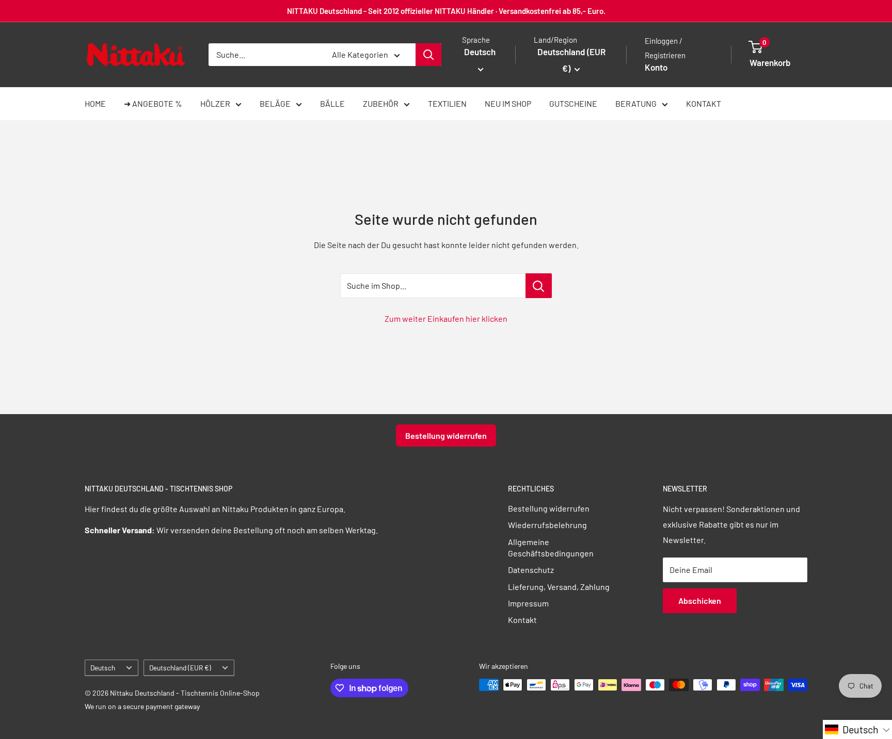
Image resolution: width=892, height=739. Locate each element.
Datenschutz (531, 569)
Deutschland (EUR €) (180, 667)
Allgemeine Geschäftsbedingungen (551, 547)
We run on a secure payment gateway (142, 706)
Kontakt (522, 620)
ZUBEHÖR (381, 103)
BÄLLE (332, 103)
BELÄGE (275, 103)
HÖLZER (215, 103)
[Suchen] (428, 54)
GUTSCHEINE (573, 103)
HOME (95, 103)
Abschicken (699, 600)
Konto (656, 67)
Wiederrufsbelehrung (547, 525)
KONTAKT (703, 103)
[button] (857, 729)
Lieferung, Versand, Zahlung (559, 587)
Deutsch (102, 667)
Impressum (528, 603)
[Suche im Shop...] (538, 285)
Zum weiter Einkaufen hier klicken (446, 318)
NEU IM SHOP (508, 103)
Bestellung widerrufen (446, 435)
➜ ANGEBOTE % (153, 103)
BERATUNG (636, 103)
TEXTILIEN (447, 103)
